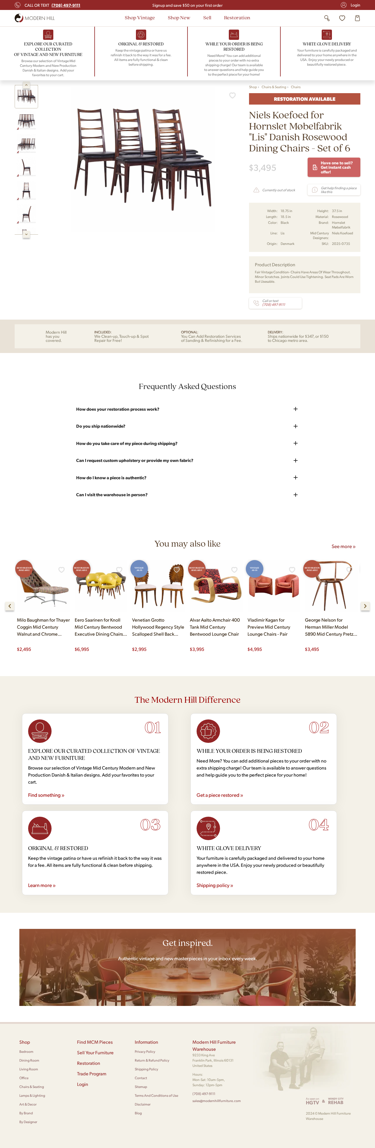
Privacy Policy (145, 1051)
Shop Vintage (140, 17)
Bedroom (26, 1051)
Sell (207, 17)
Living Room (28, 1069)
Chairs (296, 87)
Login (355, 4)
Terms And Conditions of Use (156, 1095)
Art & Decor (28, 1104)
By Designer (28, 1122)
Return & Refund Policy (152, 1060)
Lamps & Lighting (32, 1095)
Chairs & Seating (274, 87)
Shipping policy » (215, 885)
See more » (344, 546)
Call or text (52, 5)
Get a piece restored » (220, 795)
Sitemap (141, 1086)
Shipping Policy (146, 1069)
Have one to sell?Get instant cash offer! (337, 167)
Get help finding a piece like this (339, 190)
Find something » (46, 795)
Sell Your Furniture (95, 1052)
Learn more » (42, 885)
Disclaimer (143, 1104)
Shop (253, 87)
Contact (141, 1078)
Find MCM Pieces (95, 1042)
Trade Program (91, 1073)
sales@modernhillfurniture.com (216, 1100)
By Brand (26, 1113)
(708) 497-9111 (203, 1093)
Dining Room (29, 1060)
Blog (138, 1113)
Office (23, 1078)
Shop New (179, 17)
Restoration (237, 17)
